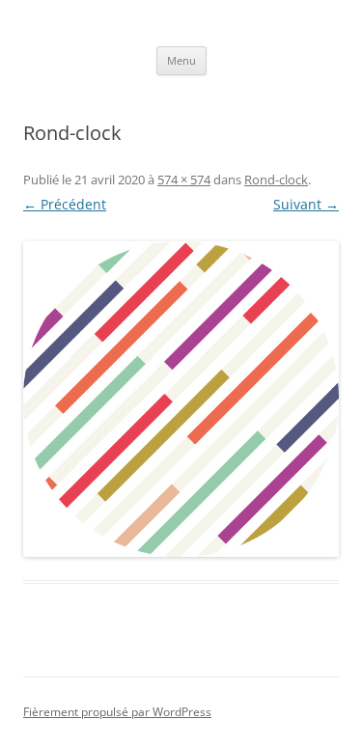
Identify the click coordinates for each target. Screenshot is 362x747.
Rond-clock (276, 179)
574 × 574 (183, 179)
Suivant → (306, 204)
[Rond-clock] (181, 399)
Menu (181, 60)
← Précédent (64, 204)
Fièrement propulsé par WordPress (117, 712)
